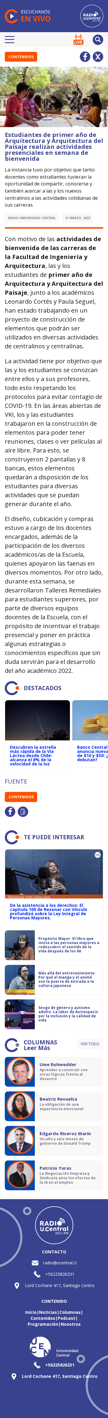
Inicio (31, 1312)
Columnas (70, 1312)
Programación (43, 1324)
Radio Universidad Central (32, 218)
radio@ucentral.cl (59, 1263)
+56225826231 (59, 1274)
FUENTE (16, 781)
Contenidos (21, 56)
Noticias (48, 1312)
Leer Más (37, 1048)
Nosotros (71, 1324)
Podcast (66, 1318)
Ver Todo (90, 1043)
